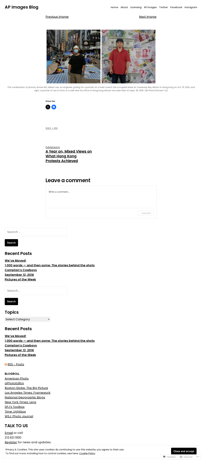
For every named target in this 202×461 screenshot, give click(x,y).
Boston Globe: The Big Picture (26, 388)
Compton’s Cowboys (21, 270)
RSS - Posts (16, 364)
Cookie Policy (87, 453)
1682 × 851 (52, 128)
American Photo (17, 378)
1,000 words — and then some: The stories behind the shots (50, 265)
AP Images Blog (21, 7)
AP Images (150, 7)
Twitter (163, 7)
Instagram (191, 7)
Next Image (147, 17)
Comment (146, 213)
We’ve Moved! (15, 260)
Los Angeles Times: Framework (27, 393)
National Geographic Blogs (25, 397)
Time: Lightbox (15, 411)
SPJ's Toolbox (15, 407)
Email (9, 433)
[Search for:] (36, 232)
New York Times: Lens (20, 402)
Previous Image (57, 17)
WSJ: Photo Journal (19, 416)
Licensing (136, 7)
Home (114, 7)
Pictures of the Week (20, 279)
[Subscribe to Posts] (6, 364)
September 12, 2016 (19, 275)
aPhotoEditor (14, 383)
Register (11, 442)
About (124, 7)
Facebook (176, 7)
